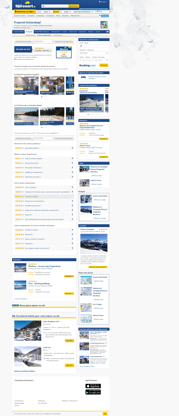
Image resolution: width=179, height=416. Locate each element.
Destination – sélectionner (87, 50)
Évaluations (31, 15)
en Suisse (49, 268)
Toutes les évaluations (20, 299)
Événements (82, 32)
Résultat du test (30, 35)
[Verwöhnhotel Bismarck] (84, 346)
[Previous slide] (15, 85)
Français (103, 1)
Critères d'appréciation (44, 35)
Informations (48, 355)
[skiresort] (25, 5)
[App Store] (93, 388)
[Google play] (93, 394)
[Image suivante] (106, 101)
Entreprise (41, 401)
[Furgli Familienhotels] (84, 360)
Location (64, 32)
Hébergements (75, 15)
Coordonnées (19, 401)
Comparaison (40, 15)
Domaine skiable (19, 32)
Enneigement (50, 15)
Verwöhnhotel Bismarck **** (98, 343)
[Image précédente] (81, 101)
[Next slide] (72, 85)
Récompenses (58, 35)
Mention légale (19, 403)
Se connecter (42, 403)
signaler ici (54, 133)
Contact (98, 32)
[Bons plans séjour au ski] (103, 16)
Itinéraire (90, 32)
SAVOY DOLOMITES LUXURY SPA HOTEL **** (98, 332)
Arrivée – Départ (84, 42)
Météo (58, 15)
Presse (17, 405)
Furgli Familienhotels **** (97, 356)
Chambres (94, 57)
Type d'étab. (101, 57)
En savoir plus (56, 413)
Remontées (65, 15)
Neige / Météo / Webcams (42, 32)
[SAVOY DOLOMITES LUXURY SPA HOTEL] (84, 335)
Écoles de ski (73, 32)
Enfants (88, 57)
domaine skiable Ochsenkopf (42, 25)
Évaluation (29, 32)
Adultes (82, 57)
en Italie (98, 129)
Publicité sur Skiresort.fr (69, 401)
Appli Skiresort (91, 380)
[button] (88, 65)
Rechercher (103, 65)
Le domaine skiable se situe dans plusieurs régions (93, 9)
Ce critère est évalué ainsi (24, 59)
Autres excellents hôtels (24, 371)
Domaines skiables (20, 15)
